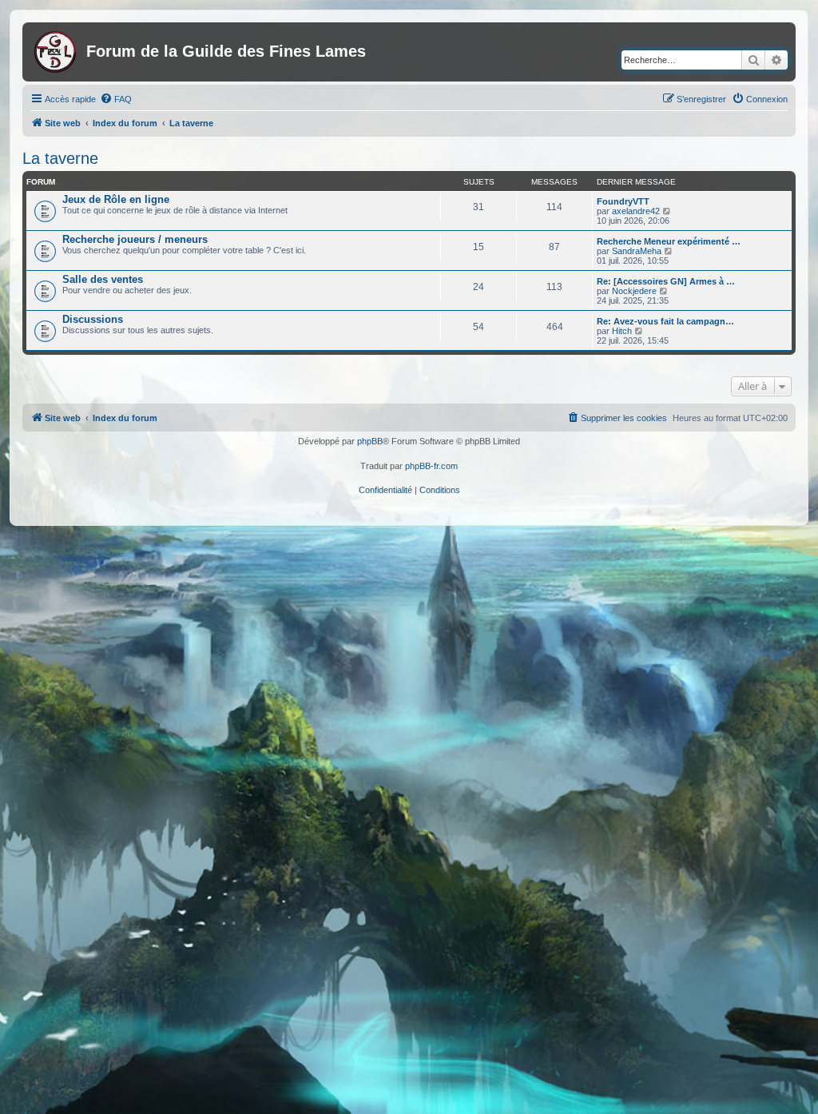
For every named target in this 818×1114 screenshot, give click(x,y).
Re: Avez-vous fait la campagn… (665, 321)
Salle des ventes (102, 279)
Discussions (92, 319)
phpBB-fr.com (431, 466)
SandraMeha (636, 251)
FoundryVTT (623, 201)
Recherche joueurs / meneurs (135, 239)
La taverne (60, 158)
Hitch (622, 331)
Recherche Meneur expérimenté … (669, 241)
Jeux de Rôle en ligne (115, 199)
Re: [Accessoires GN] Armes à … (666, 281)
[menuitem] (116, 99)
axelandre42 (636, 211)
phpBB (370, 441)
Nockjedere (634, 291)
